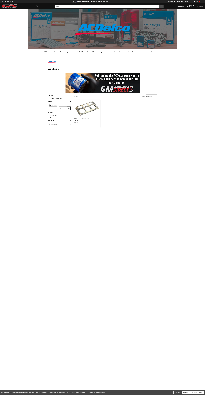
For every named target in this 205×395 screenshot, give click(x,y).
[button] (184, 1)
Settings (177, 392)
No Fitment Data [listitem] (54, 124)
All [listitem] (50, 117)
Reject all (185, 392)
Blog (37, 6)
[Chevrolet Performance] (199, 6)
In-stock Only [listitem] (53, 115)
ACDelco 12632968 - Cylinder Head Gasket (84, 119)
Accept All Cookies (197, 392)
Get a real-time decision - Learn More (92, 1)
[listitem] (59, 105)
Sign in (171, 1)
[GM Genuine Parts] (190, 6)
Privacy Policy (102, 392)
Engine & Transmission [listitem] (56, 98)
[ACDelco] (180, 6)
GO (69, 108)
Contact (178, 1)
